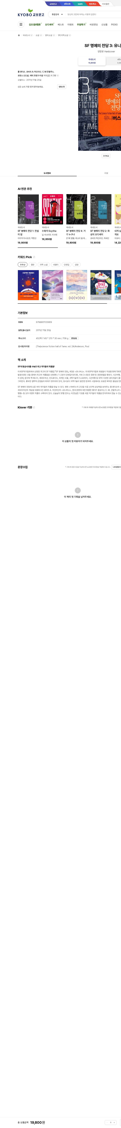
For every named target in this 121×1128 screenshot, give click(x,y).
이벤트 (70, 24)
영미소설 (48, 35)
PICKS (114, 24)
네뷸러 (55, 265)
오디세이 (49, 24)
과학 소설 (43, 265)
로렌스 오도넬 (23, 75)
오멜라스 (21, 80)
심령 (76, 265)
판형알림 (74, 338)
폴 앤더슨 (21, 72)
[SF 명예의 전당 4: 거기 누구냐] (76, 219)
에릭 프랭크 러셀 (36, 75)
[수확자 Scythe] (52, 217)
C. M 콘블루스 (48, 72)
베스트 (61, 24)
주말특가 (81, 24)
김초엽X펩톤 (35, 24)
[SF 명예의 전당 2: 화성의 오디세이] (101, 219)
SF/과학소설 (63, 35)
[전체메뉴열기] (21, 24)
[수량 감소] (107, 1122)
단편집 (66, 265)
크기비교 (106, 156)
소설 (37, 35)
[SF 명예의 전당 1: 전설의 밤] (28, 219)
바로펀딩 (94, 24)
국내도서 (26, 35)
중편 (32, 265)
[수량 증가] (114, 1122)
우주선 (22, 265)
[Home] (19, 35)
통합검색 (55, 14)
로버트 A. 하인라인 (33, 72)
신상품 (104, 24)
